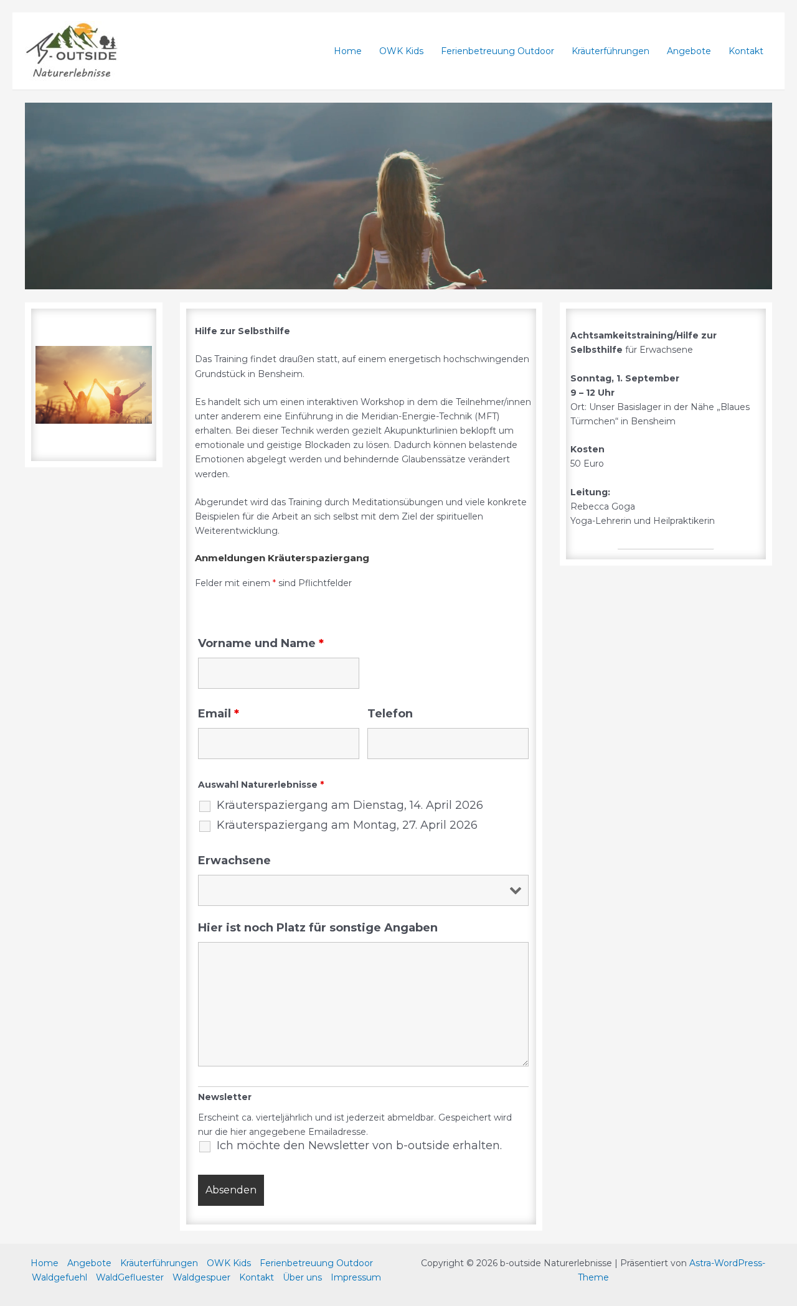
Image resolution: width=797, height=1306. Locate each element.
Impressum (356, 1277)
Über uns (302, 1277)
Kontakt (746, 51)
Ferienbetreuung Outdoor (497, 51)
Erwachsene (234, 860)
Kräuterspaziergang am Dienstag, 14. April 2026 (350, 805)
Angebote (689, 51)
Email (218, 714)
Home (348, 51)
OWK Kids (401, 51)
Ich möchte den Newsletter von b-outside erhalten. (359, 1145)
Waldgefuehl (59, 1277)
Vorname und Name (261, 643)
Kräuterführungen (610, 51)
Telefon (390, 714)
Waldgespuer (201, 1277)
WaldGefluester (130, 1277)
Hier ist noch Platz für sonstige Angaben (318, 928)
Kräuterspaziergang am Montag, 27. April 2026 (347, 825)
